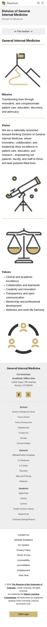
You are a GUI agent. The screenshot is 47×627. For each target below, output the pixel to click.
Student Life (23, 514)
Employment (23, 570)
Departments (23, 428)
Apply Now (23, 493)
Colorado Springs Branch (23, 519)
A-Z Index (23, 466)
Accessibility (23, 560)
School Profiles (23, 443)
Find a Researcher (23, 422)
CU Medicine (23, 460)
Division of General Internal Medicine (16, 13)
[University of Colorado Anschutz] (10, 3)
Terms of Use (23, 555)
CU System (23, 545)
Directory (24, 471)
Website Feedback (23, 540)
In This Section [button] (21, 31)
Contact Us (23, 433)
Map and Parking (23, 476)
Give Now (23, 575)
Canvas (23, 504)
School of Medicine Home (23, 412)
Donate (23, 438)
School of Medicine (12, 19)
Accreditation (23, 565)
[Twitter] (28, 398)
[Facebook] (18, 398)
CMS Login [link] (23, 614)
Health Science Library (23, 509)
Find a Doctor (24, 417)
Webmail (23, 481)
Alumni (23, 498)
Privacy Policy (24, 550)
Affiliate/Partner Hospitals (23, 455)
